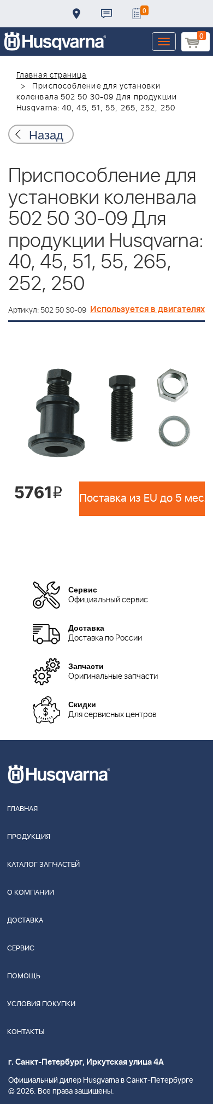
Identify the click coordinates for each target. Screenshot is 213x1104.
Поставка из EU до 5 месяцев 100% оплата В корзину (142, 498)
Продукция (28, 837)
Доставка (76, 13)
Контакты (106, 13)
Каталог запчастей (43, 865)
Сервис (20, 948)
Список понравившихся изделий (136, 13)
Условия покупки (41, 1004)
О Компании (30, 893)
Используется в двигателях (147, 309)
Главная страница (51, 75)
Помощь (23, 976)
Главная (22, 809)
